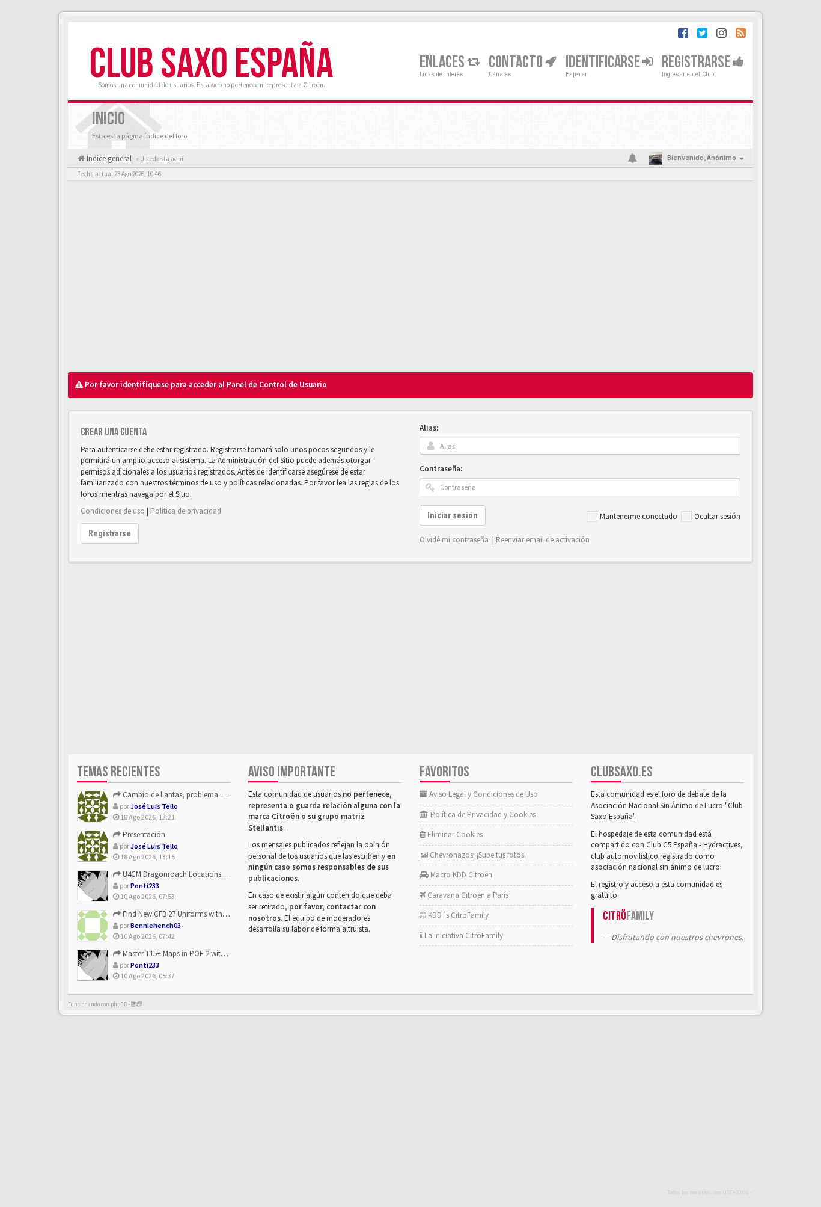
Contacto (517, 62)
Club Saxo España (211, 64)
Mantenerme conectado (638, 516)
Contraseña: (441, 469)
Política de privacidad (185, 511)
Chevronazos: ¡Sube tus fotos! (477, 855)
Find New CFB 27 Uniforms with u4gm (182, 914)
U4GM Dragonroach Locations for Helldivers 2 (195, 874)
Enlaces (443, 62)
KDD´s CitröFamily (457, 915)
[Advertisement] (410, 279)
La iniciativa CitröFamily (463, 935)
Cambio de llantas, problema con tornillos (191, 795)
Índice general (108, 158)
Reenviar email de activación (543, 540)
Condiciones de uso (113, 511)
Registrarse (697, 62)
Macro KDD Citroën (460, 875)
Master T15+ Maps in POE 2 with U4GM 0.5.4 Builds (201, 953)
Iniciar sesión (452, 515)
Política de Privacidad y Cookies (482, 814)
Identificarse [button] (604, 62)
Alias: (429, 428)
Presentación (143, 834)
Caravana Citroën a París (467, 895)
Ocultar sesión (717, 516)
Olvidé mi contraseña (454, 540)
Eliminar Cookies (454, 834)
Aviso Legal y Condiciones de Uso (482, 794)
